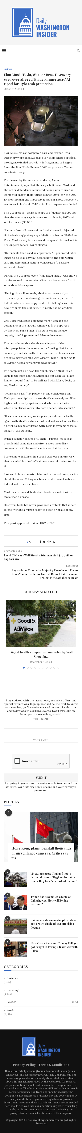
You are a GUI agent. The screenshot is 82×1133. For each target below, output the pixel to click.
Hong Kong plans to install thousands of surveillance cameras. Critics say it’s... (41, 853)
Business (8, 69)
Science (42, 1002)
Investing (12, 990)
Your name (41, 718)
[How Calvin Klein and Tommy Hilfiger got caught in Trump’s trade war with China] (15, 949)
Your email (41, 740)
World (10, 1010)
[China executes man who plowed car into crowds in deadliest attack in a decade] (15, 926)
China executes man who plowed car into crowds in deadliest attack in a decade (54, 923)
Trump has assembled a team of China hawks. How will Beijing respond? (51, 900)
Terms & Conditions (53, 1065)
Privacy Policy (24, 1065)
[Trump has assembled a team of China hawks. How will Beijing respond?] (15, 902)
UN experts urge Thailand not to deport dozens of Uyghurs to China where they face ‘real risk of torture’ (54, 877)
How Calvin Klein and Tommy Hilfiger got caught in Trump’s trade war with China (54, 947)
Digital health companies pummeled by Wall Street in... (41, 654)
